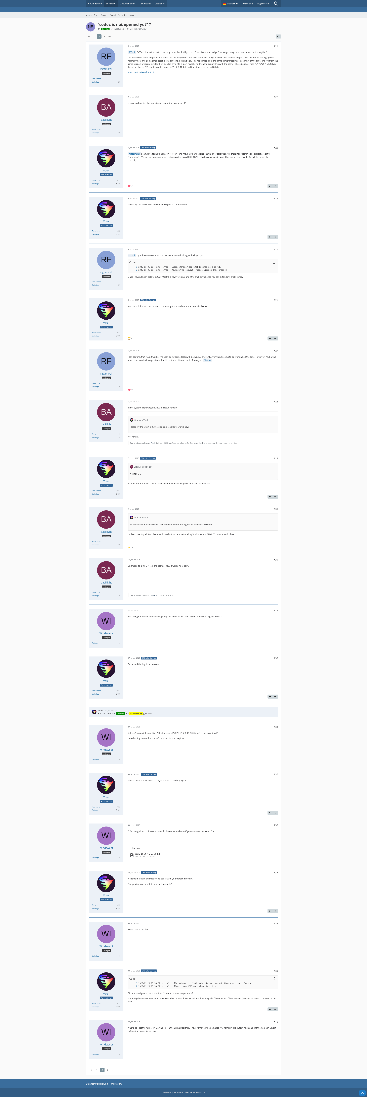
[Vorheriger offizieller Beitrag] (270, 186)
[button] (230, 3)
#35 (276, 774)
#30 (276, 508)
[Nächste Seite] (109, 36)
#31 (276, 559)
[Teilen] (278, 36)
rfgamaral (135, 153)
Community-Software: (183, 1092)
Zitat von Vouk (141, 419)
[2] (133, 269)
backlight (155, 595)
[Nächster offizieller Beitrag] (275, 186)
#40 (276, 1021)
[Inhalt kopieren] (274, 262)
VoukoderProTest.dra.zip (140, 72)
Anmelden (248, 3)
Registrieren (263, 3)
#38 (276, 923)
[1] (133, 266)
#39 (276, 970)
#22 (276, 96)
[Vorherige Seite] (88, 36)
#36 (276, 825)
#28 (276, 401)
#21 (276, 46)
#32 (276, 610)
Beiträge (95, 82)
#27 (276, 350)
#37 (276, 872)
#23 (276, 147)
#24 (276, 198)
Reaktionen (96, 78)
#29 (276, 458)
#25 (276, 249)
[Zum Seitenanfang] (362, 1093)
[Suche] (276, 3)
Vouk (132, 52)
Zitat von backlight (143, 466)
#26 (276, 300)
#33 (276, 658)
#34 (276, 726)
